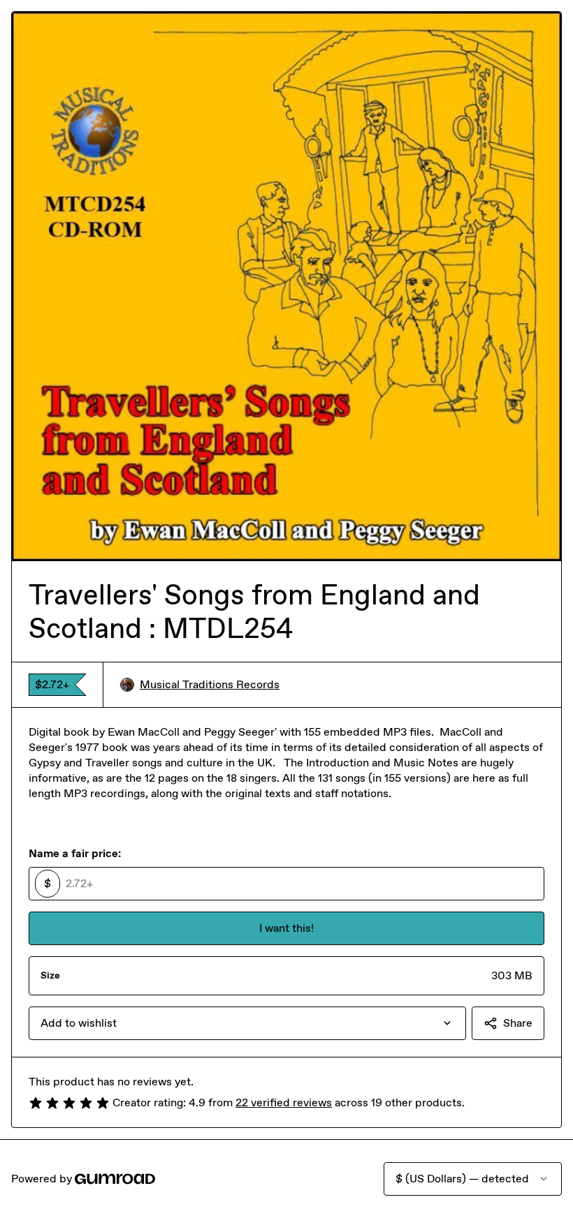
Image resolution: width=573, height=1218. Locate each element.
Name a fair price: (75, 853)
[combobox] (247, 1023)
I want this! (286, 928)
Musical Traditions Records (210, 684)
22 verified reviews (283, 1102)
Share (517, 1023)
